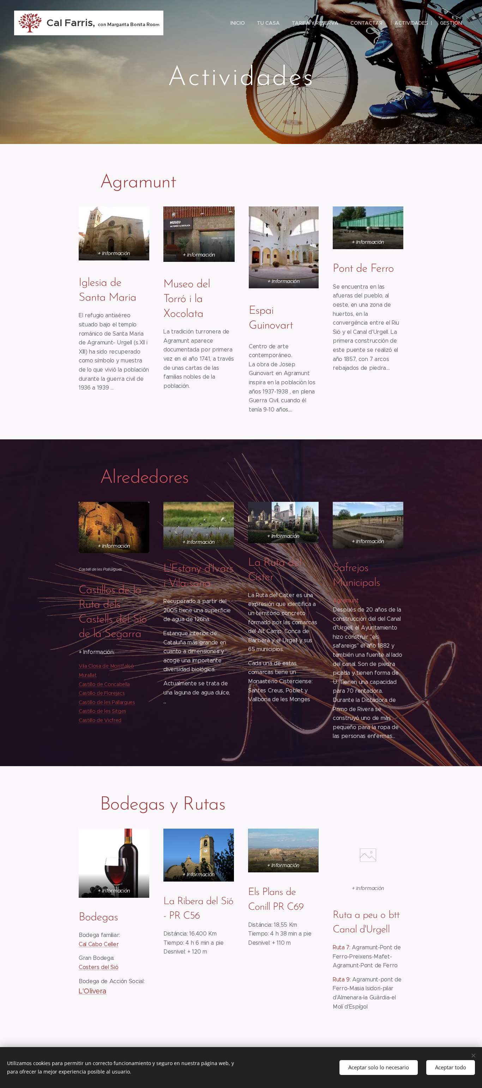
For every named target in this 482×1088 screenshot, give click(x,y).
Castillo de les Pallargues (107, 702)
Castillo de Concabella (104, 684)
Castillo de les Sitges (102, 711)
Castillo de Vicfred (100, 720)
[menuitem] (237, 23)
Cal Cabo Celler (99, 944)
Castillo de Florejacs (102, 693)
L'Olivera (93, 991)
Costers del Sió (98, 967)
